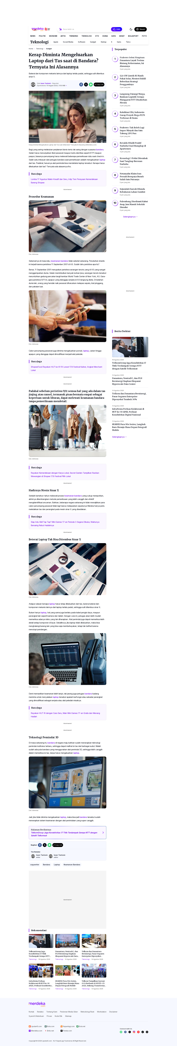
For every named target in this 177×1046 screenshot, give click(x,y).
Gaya (113, 36)
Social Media (68, 42)
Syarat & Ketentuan (36, 1016)
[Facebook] (125, 1032)
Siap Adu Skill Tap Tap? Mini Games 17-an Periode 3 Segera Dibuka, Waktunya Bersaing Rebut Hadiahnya (65, 524)
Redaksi (40, 1012)
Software (81, 42)
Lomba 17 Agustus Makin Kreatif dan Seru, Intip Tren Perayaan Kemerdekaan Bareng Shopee (64, 181)
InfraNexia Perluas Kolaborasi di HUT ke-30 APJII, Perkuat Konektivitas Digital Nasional (40, 983)
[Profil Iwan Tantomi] (33, 84)
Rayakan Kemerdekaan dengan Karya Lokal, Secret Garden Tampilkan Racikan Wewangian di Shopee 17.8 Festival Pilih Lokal (65, 474)
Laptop (57, 865)
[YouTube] (138, 1032)
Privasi (49, 1016)
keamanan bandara (59, 261)
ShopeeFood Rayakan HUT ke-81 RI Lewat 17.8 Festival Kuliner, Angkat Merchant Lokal (66, 368)
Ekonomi (53, 36)
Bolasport (133, 36)
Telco (128, 42)
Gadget (93, 42)
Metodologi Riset (87, 1012)
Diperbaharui (51, 85)
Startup (103, 42)
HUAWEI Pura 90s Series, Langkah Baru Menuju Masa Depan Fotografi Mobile (67, 983)
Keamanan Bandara (72, 865)
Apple (55, 42)
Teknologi (87, 36)
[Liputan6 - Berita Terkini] (37, 1004)
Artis (63, 36)
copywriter (34, 865)
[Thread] (147, 1032)
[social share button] (81, 84)
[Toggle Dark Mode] (131, 29)
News (32, 36)
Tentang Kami (51, 1012)
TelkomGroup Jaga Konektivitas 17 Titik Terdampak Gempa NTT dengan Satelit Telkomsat (40, 953)
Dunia (105, 36)
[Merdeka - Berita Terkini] (40, 29)
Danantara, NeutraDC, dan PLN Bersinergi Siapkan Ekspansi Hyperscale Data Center (66, 953)
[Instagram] (134, 1032)
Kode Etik (58, 1016)
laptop (102, 160)
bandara (99, 149)
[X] (129, 1032)
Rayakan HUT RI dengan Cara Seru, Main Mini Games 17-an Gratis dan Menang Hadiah (65, 715)
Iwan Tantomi (46, 83)
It (111, 42)
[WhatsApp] (121, 1032)
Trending (73, 36)
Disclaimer (113, 1012)
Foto (144, 36)
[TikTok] (142, 1032)
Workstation (101, 1012)
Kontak (31, 1012)
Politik (42, 36)
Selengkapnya (129, 216)
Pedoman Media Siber (69, 1012)
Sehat (122, 36)
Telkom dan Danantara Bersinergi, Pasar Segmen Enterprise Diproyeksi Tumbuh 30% (93, 953)
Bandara (46, 865)
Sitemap (68, 1016)
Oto (97, 36)
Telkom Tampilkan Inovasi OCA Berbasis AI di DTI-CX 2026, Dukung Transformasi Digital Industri (94, 983)
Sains (119, 42)
